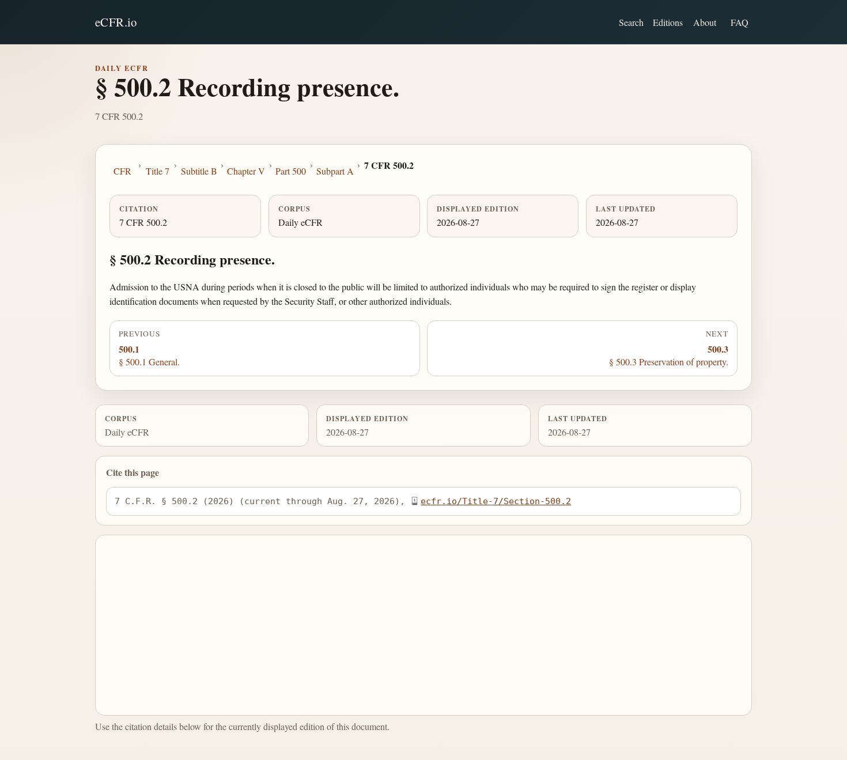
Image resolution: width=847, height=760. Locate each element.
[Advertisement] (424, 625)
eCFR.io (116, 22)
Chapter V (246, 171)
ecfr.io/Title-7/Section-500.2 (496, 501)
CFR (122, 171)
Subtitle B (199, 171)
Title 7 (157, 171)
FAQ (739, 22)
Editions (668, 22)
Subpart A (335, 171)
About (704, 22)
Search (631, 22)
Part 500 (290, 171)
